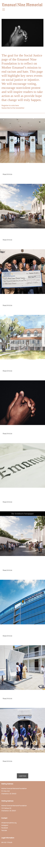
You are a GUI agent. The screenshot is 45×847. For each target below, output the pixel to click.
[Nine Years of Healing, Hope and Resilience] (22, 402)
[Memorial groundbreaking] (22, 730)
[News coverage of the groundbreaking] (22, 667)
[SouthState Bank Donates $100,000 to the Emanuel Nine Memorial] (22, 602)
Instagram (4, 825)
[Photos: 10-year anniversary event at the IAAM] (22, 140)
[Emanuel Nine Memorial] (20, 4)
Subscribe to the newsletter (13, 108)
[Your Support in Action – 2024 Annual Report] (22, 206)
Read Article (7, 174)
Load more (22, 776)
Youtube (4, 830)
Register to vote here (10, 105)
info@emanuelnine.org (8, 823)
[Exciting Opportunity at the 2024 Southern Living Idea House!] (22, 337)
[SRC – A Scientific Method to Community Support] (22, 271)
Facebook (4, 828)
